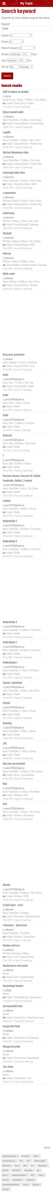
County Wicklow (21, 123)
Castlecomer (35, 997)
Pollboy (30, 103)
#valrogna (37, 1184)
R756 (26, 896)
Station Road (29, 936)
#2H (22, 1161)
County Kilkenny (21, 997)
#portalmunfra (18, 1180)
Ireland (9, 103)
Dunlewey (34, 224)
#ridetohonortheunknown (11, 1184)
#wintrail (6, 1189)
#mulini (41, 1175)
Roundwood (29, 815)
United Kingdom (13, 265)
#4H (29, 1161)
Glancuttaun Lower (36, 1017)
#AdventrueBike (40, 1161)
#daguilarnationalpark (20, 1175)
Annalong (43, 265)
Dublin (31, 386)
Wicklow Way (36, 143)
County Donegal (21, 224)
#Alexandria (7, 1165)
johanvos (9, 278)
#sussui (26, 1184)
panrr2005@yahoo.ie (14, 379)
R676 (34, 184)
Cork (16, 956)
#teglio (36, 1156)
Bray (32, 366)
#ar (39, 1170)
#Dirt (25, 1165)
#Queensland (43, 1165)
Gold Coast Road (32, 916)
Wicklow (34, 285)
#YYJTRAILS (17, 1170)
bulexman (9, 116)
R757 (26, 795)
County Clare (20, 103)
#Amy (17, 1165)
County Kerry (20, 1017)
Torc (30, 1078)
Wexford (18, 936)
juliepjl (8, 990)
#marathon (26, 1156)
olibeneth (9, 909)
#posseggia (31, 1180)
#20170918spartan (10, 1161)
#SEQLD (6, 1170)
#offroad (6, 1180)
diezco (8, 96)
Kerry (16, 775)
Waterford (19, 916)
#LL (33, 1165)
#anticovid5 (29, 1170)
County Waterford (22, 184)
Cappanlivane (33, 1058)
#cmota (6, 1175)
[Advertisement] (26, 321)
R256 (32, 244)
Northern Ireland (29, 265)
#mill (33, 1175)
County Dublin (20, 386)
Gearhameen (33, 1037)
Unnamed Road (37, 123)
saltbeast (9, 950)
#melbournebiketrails (11, 1156)
